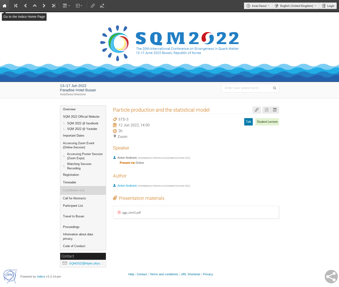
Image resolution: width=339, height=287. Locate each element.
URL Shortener (190, 274)
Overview (69, 109)
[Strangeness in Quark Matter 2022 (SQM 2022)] (169, 15)
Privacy (208, 274)
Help (131, 274)
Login (330, 6)
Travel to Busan (73, 216)
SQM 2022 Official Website (81, 116)
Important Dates (73, 135)
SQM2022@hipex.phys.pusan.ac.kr (93, 263)
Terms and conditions (164, 274)
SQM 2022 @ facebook (82, 123)
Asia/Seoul (259, 6)
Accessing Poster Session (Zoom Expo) (85, 156)
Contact (142, 274)
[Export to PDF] (266, 110)
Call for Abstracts (74, 198)
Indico (41, 276)
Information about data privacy (78, 236)
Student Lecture (267, 122)
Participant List (73, 205)
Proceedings (71, 227)
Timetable (69, 182)
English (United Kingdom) (296, 6)
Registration (71, 174)
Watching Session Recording (79, 166)
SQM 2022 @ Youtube (82, 129)
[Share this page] (331, 277)
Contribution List (74, 190)
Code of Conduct (74, 246)
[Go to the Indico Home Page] (4, 6)
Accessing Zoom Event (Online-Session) (78, 145)
